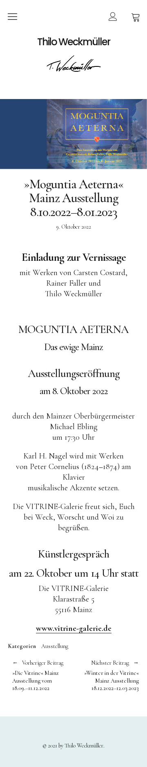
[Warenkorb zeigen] (135, 16)
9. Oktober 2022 (73, 226)
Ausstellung (54, 646)
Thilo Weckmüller (73, 42)
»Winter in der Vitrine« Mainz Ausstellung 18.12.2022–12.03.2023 (106, 675)
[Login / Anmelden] (112, 16)
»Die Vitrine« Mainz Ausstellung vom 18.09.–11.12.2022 (37, 675)
